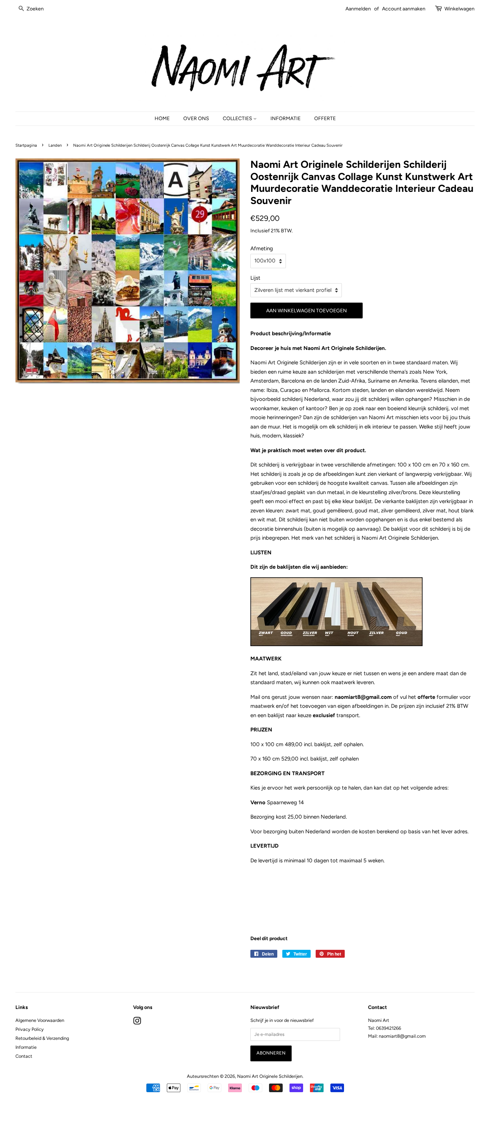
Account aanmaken (403, 8)
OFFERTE (325, 118)
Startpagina (26, 145)
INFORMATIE (285, 118)
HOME (162, 118)
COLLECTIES (238, 118)
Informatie (26, 1047)
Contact (23, 1056)
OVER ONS (196, 118)
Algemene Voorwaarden (39, 1020)
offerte (426, 697)
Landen (55, 145)
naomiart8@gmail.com (364, 697)
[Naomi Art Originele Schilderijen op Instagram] (137, 1022)
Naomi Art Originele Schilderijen (269, 1076)
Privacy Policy (29, 1029)
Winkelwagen (459, 8)
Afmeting (261, 248)
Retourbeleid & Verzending (42, 1038)
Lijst (255, 278)
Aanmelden (358, 8)
